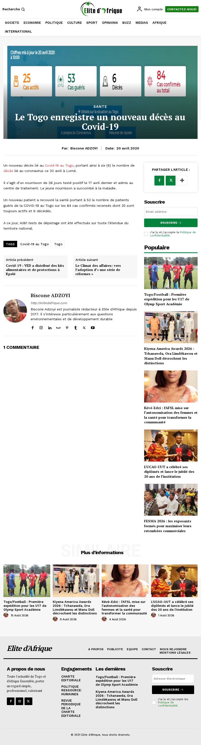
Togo (58, 244)
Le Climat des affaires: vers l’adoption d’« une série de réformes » (98, 270)
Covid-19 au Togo (59, 165)
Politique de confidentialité (167, 704)
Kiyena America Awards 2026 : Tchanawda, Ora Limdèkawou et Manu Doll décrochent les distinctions (171, 355)
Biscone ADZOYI (84, 148)
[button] (14, 9)
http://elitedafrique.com (49, 303)
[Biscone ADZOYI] (15, 311)
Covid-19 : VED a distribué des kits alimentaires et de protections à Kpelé (35, 270)
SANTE (100, 107)
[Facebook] (32, 327)
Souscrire (168, 222)
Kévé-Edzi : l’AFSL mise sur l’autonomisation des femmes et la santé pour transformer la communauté (171, 415)
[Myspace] (58, 327)
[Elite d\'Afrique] (101, 8)
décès (8, 171)
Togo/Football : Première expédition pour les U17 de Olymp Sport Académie (166, 299)
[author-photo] (6, 615)
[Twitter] (84, 327)
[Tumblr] (75, 327)
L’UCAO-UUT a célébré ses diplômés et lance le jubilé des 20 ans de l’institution (169, 471)
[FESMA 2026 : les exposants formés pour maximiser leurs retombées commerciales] (171, 500)
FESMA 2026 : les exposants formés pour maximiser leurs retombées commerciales (167, 526)
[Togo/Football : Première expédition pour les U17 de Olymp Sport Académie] (171, 273)
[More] (182, 180)
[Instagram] (41, 327)
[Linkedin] (49, 327)
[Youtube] (93, 327)
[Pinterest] (67, 327)
